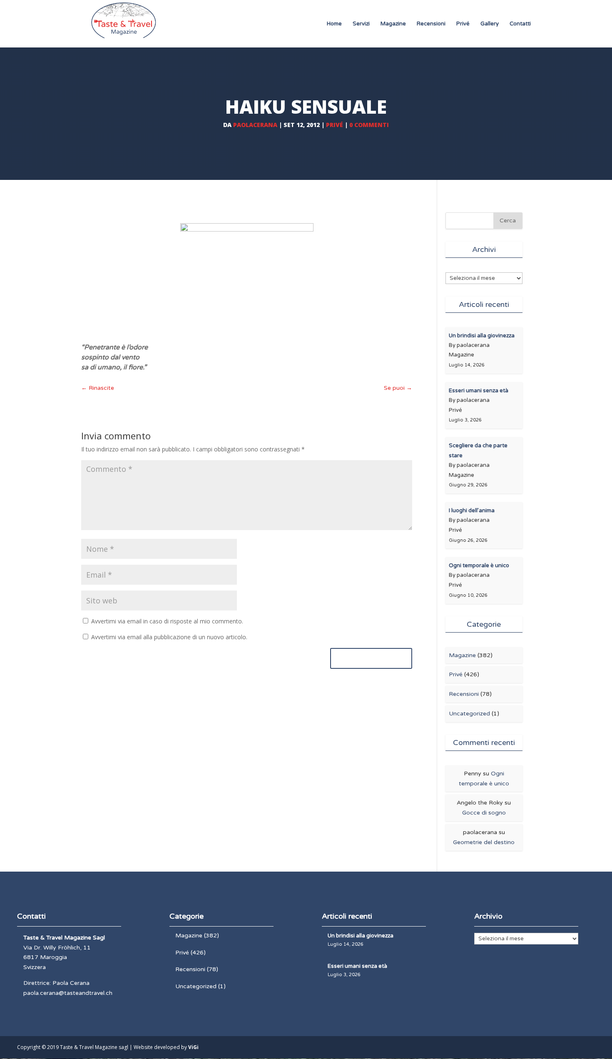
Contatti (520, 24)
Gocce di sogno (484, 812)
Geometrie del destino (484, 842)
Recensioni (431, 24)
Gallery (489, 24)
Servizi (361, 24)
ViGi (193, 1047)
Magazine (393, 24)
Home (334, 24)
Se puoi (398, 387)
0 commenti (369, 125)
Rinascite (97, 387)
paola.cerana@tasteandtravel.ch (67, 993)
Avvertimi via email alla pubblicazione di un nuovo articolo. (169, 637)
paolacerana (255, 125)
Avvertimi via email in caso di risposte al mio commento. (167, 621)
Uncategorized (469, 713)
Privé (463, 24)
